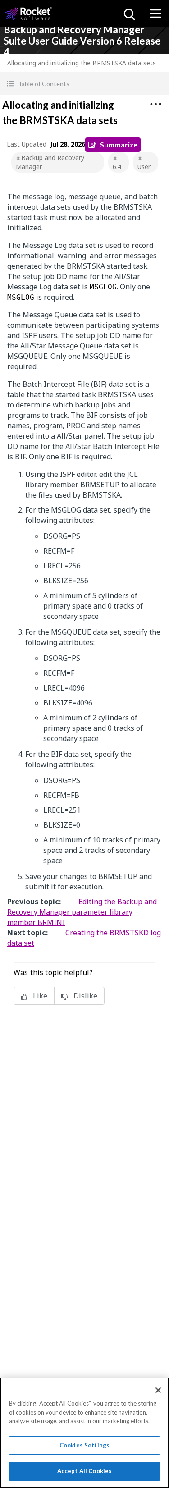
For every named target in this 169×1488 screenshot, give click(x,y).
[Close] (158, 1390)
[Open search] (128, 13)
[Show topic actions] (155, 104)
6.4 (117, 166)
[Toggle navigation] (155, 13)
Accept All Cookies (84, 1470)
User (144, 166)
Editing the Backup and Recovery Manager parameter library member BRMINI (82, 912)
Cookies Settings (84, 1445)
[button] (84, 83)
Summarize (118, 144)
